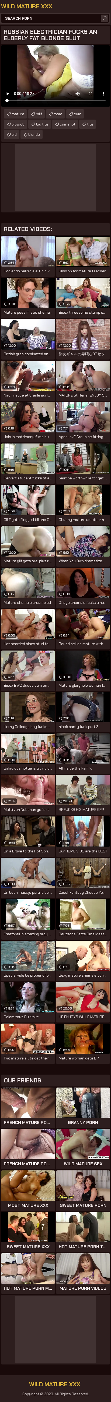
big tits (42, 124)
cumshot (67, 124)
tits (90, 124)
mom (58, 113)
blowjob (18, 124)
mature (18, 113)
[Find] (104, 18)
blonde (34, 134)
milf (39, 113)
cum (77, 113)
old (14, 134)
